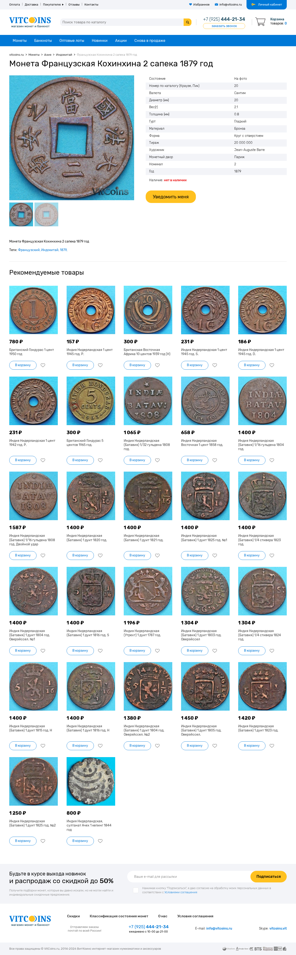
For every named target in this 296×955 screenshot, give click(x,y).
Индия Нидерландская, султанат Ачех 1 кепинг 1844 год (89, 825)
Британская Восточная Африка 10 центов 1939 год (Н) (147, 352)
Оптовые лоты (71, 40)
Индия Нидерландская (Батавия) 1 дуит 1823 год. (258, 728)
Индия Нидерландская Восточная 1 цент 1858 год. (202, 443)
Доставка (31, 4)
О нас (162, 916)
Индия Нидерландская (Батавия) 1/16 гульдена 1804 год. (261, 445)
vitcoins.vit (278, 928)
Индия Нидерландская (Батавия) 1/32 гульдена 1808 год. (147, 445)
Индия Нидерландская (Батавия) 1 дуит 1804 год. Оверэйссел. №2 (144, 730)
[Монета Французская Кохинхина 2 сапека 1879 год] (71, 137)
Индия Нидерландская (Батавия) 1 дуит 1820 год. (87, 538)
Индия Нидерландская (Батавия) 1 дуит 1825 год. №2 (32, 823)
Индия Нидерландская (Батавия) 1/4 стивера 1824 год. (259, 635)
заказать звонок (224, 26)
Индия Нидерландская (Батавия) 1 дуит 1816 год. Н (88, 728)
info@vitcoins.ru (230, 4)
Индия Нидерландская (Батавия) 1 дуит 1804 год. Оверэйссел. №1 (29, 635)
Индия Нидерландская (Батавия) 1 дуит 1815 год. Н (30, 728)
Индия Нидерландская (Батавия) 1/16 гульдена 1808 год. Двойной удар (32, 540)
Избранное (201, 4)
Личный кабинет (270, 4)
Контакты (91, 4)
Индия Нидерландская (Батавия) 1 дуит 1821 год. (143, 538)
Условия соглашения (195, 916)
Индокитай (50, 250)
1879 (63, 250)
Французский (29, 250)
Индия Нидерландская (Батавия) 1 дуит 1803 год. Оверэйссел (201, 635)
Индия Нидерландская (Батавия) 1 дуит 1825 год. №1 (204, 538)
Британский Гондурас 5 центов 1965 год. (85, 443)
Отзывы (74, 4)
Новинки (100, 40)
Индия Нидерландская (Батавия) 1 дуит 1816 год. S (88, 633)
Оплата (14, 4)
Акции (121, 40)
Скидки (73, 916)
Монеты (20, 40)
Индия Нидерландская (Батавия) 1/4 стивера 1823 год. (259, 540)
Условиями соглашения (180, 892)
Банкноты (43, 40)
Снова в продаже (149, 40)
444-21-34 (224, 19)
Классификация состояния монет (119, 916)
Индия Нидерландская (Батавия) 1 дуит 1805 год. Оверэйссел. (201, 730)
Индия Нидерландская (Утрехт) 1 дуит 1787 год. (142, 633)
